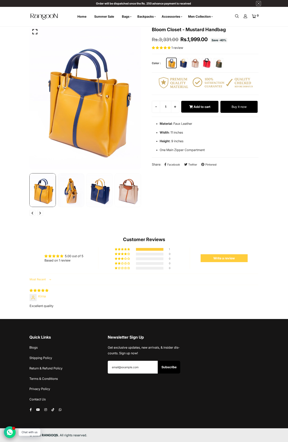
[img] (39, 290)
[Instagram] (45, 410)
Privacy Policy (39, 389)
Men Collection (199, 16)
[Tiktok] (53, 410)
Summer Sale (104, 16)
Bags (126, 16)
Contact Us (37, 399)
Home (81, 16)
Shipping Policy (40, 358)
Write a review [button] (224, 258)
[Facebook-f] (30, 410)
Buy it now (239, 107)
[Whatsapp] (60, 410)
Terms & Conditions (43, 379)
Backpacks (145, 16)
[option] (85, 97)
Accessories (171, 16)
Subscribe (169, 367)
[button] (161, 48)
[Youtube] (38, 410)
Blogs (33, 347)
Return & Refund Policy (45, 368)
